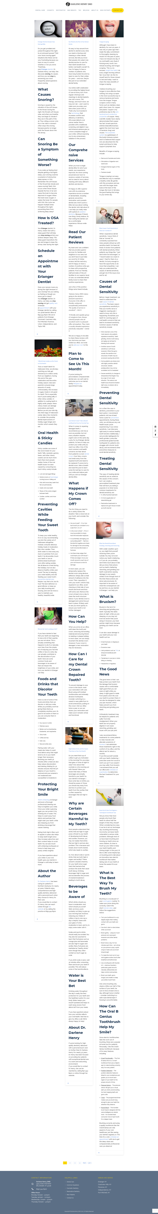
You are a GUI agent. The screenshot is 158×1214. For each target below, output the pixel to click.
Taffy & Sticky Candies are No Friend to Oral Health (48, 362)
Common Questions (73, 1185)
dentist (47, 69)
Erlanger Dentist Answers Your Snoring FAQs (46, 43)
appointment (44, 308)
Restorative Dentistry (73, 1191)
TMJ (79, 10)
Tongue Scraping (104, 42)
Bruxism (86, 10)
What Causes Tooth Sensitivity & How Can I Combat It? (108, 229)
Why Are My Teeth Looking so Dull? (47, 629)
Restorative (61, 10)
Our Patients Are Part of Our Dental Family (79, 43)
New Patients (105, 10)
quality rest (53, 303)
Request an (78, 383)
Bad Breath (71, 10)
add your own (78, 345)
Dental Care (40, 10)
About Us (94, 10)
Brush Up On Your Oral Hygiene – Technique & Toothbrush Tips (108, 811)
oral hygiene (107, 901)
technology (75, 113)
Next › (85, 1163)
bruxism (102, 744)
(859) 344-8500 (41, 1189)
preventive (115, 418)
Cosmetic (50, 10)
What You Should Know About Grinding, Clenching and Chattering (109, 544)
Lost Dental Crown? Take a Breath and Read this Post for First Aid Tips (79, 422)
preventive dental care (46, 579)
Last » (90, 1163)
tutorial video (108, 908)
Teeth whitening (43, 800)
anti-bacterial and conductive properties (109, 114)
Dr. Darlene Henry (44, 881)
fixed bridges (54, 477)
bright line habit (111, 70)
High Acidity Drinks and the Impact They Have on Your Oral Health (78, 750)
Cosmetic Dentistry (72, 1188)
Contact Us (117, 10)
